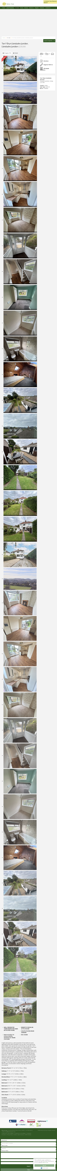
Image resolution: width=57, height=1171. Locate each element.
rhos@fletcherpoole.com (10, 1131)
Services (26, 7)
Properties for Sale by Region (8, 1133)
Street (16, 53)
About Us (31, 7)
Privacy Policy (10, 1134)
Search (28, 1166)
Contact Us (48, 7)
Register (37, 7)
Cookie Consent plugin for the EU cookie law (44, 1168)
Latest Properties (10, 7)
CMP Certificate (28, 1134)
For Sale (17, 7)
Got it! (44, 1165)
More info (45, 1162)
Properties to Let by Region (20, 1133)
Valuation (42, 7)
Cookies (15, 1134)
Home (3, 7)
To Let (21, 7)
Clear (28, 1169)
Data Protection (21, 1134)
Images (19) (7, 53)
